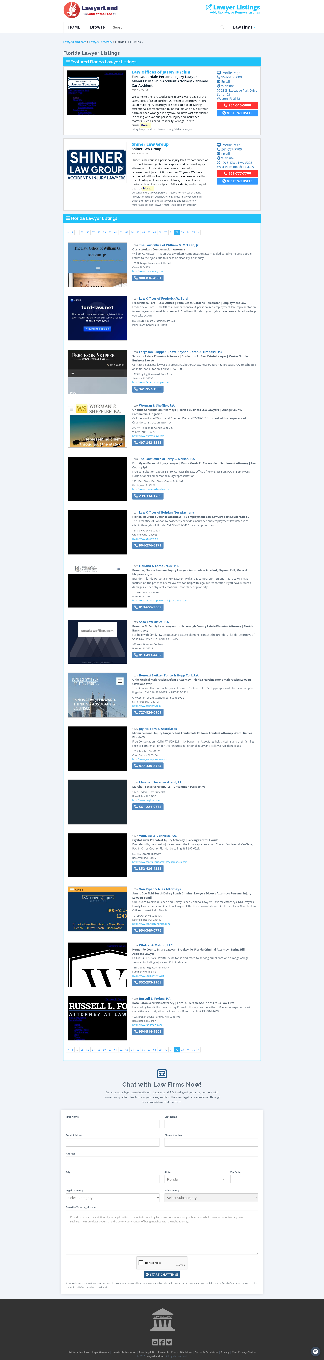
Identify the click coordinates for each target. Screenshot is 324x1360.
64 (132, 232)
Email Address (74, 1135)
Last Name (171, 1116)
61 (115, 232)
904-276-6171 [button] (149, 545)
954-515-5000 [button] (239, 105)
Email (225, 81)
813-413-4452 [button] (149, 655)
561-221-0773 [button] (149, 806)
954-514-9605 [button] (149, 1031)
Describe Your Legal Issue (81, 1207)
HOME (74, 27)
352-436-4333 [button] (149, 868)
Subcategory (172, 1190)
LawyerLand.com (74, 42)
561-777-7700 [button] (239, 173)
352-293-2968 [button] (149, 982)
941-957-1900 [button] (149, 389)
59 (104, 232)
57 (93, 232)
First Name (72, 1116)
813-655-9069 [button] (149, 607)
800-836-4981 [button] (149, 278)
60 (110, 232)
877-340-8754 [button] (149, 765)
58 (99, 232)
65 (138, 232)
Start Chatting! (163, 1274)
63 (126, 232)
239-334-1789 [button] (149, 496)
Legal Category (74, 1190)
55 (82, 232)
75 (193, 232)
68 (154, 232)
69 (160, 232)
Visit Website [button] (239, 113)
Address (70, 1153)
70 (165, 232)
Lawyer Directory (100, 42)
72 (177, 232)
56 (87, 232)
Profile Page (230, 72)
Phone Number (173, 1135)
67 (149, 232)
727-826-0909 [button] (149, 712)
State (168, 1172)
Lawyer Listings (236, 7)
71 (171, 232)
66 (143, 232)
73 (182, 232)
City (68, 1172)
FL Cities (135, 42)
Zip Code (235, 1172)
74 (188, 232)
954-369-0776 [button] (149, 930)
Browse (97, 27)
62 (121, 232)
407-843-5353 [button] (149, 442)
